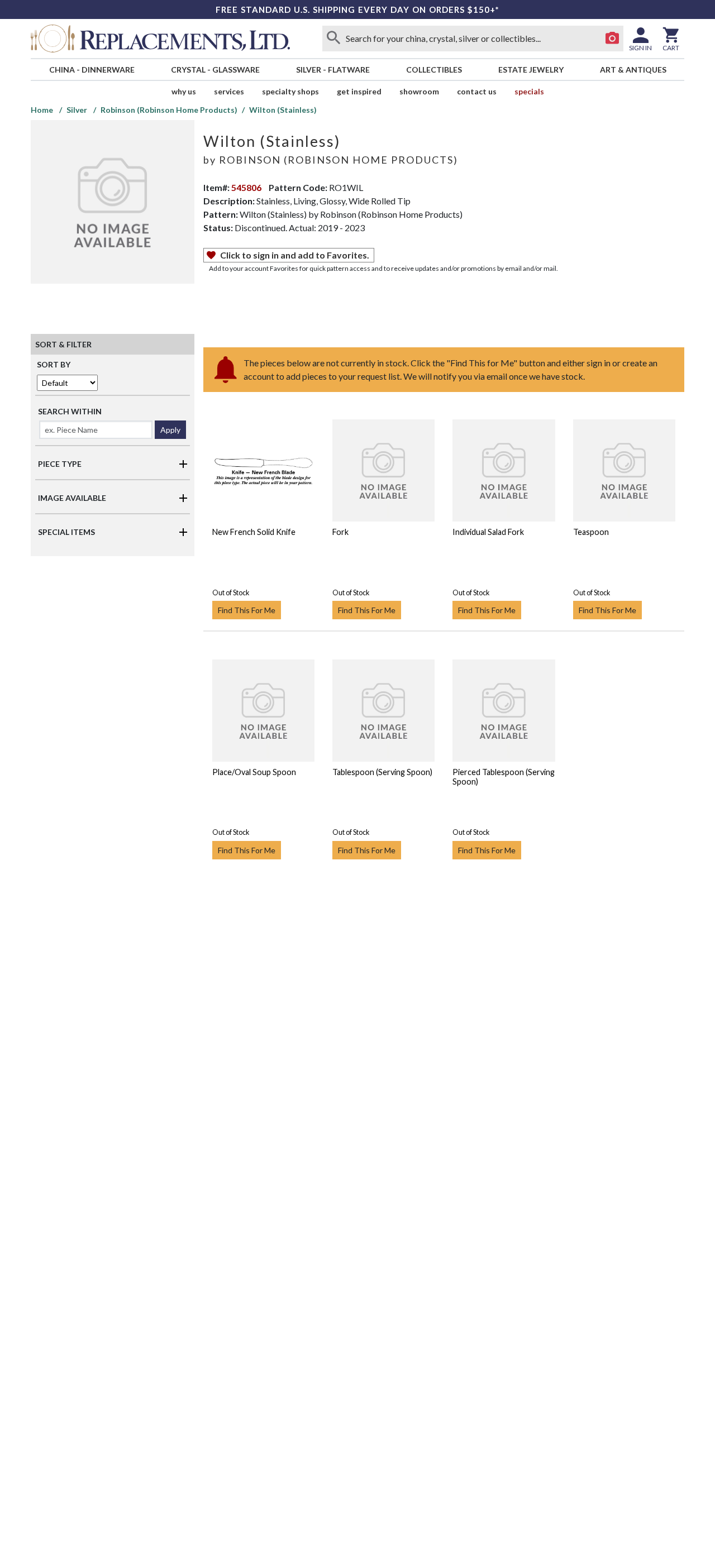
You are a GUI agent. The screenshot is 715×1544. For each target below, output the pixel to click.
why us (183, 91)
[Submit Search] (333, 38)
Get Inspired (359, 91)
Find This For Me (246, 610)
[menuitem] (91, 69)
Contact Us (477, 91)
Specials (529, 91)
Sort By (53, 364)
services (229, 91)
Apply (170, 429)
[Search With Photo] (612, 38)
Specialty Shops (290, 91)
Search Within (70, 411)
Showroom (419, 91)
